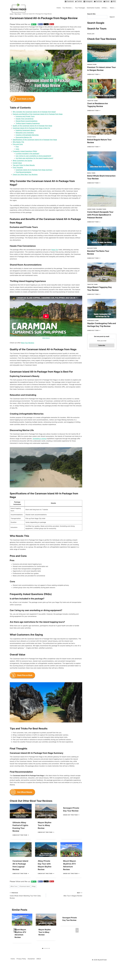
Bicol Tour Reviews (27, 343)
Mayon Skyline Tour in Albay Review (44, 825)
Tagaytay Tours (92, 100)
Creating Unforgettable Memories (27, 135)
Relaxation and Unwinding (25, 132)
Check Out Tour (93, 74)
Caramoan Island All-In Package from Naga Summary (34, 170)
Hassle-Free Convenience (24, 119)
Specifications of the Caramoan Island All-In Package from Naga (35, 139)
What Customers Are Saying (22, 160)
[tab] (42, 948)
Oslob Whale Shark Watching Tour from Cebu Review (25, 895)
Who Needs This (18, 142)
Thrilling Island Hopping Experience (28, 123)
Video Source (46, 338)
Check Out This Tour (20, 835)
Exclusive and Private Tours (25, 116)
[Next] (77, 930)
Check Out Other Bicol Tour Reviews (25, 174)
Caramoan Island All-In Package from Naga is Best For (31, 128)
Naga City (54, 250)
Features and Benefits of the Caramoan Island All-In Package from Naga (37, 114)
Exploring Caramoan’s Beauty (26, 130)
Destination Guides (93, 8)
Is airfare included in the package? (27, 153)
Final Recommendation (23, 172)
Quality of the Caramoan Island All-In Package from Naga (32, 126)
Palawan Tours (101, 209)
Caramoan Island (25, 886)
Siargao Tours (92, 64)
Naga (33, 886)
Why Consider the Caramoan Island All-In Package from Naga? (34, 112)
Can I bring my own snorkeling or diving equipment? (33, 156)
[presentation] (21, 811)
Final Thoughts (18, 167)
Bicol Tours (18, 14)
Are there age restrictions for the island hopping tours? (34, 158)
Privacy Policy (21, 959)
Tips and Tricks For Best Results (24, 165)
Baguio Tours (91, 136)
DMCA (39, 959)
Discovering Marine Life (24, 137)
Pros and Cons (18, 144)
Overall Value (17, 163)
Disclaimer (31, 959)
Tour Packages (80, 8)
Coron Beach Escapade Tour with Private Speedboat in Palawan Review (100, 215)
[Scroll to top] (121, 949)
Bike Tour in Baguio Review (73, 894)
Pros (17, 146)
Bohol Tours (91, 173)
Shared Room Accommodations (26, 121)
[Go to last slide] (14, 930)
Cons (17, 149)
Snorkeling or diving (39, 438)
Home (59, 8)
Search (112, 17)
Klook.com (90, 34)
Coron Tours (91, 209)
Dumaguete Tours (93, 320)
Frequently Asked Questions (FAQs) (25, 151)
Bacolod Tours (92, 248)
